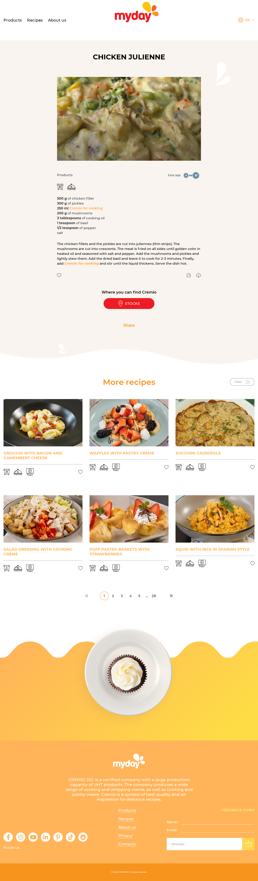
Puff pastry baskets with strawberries (120, 551)
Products (13, 20)
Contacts (127, 844)
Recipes (126, 819)
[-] (186, 175)
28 (154, 596)
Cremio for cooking (86, 208)
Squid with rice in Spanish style (213, 549)
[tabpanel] (129, 119)
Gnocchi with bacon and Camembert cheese (33, 455)
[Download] (198, 275)
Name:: (172, 822)
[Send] (248, 844)
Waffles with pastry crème (122, 453)
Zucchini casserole (198, 453)
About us (57, 20)
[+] (196, 175)
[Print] (189, 275)
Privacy (125, 835)
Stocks (132, 303)
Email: (172, 830)
